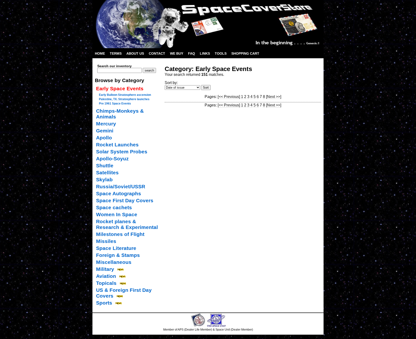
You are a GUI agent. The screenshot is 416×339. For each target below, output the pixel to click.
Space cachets (114, 207)
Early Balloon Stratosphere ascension (125, 95)
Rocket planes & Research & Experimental (127, 224)
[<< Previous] (229, 97)
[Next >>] (273, 97)
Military (105, 269)
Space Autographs (118, 193)
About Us (135, 53)
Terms (116, 53)
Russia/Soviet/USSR (120, 186)
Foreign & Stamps (118, 255)
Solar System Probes (121, 151)
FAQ (191, 53)
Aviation (106, 276)
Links (205, 53)
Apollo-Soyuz (112, 158)
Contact (157, 53)
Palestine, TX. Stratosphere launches (124, 99)
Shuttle (104, 165)
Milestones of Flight (120, 234)
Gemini (104, 130)
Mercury (106, 123)
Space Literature (116, 248)
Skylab (104, 179)
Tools (221, 53)
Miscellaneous (113, 262)
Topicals (106, 283)
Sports (104, 303)
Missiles (106, 241)
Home (100, 53)
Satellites (107, 172)
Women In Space (116, 214)
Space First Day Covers (124, 200)
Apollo (104, 137)
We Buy (176, 53)
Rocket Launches (117, 144)
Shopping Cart (245, 53)
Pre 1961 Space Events (115, 103)
